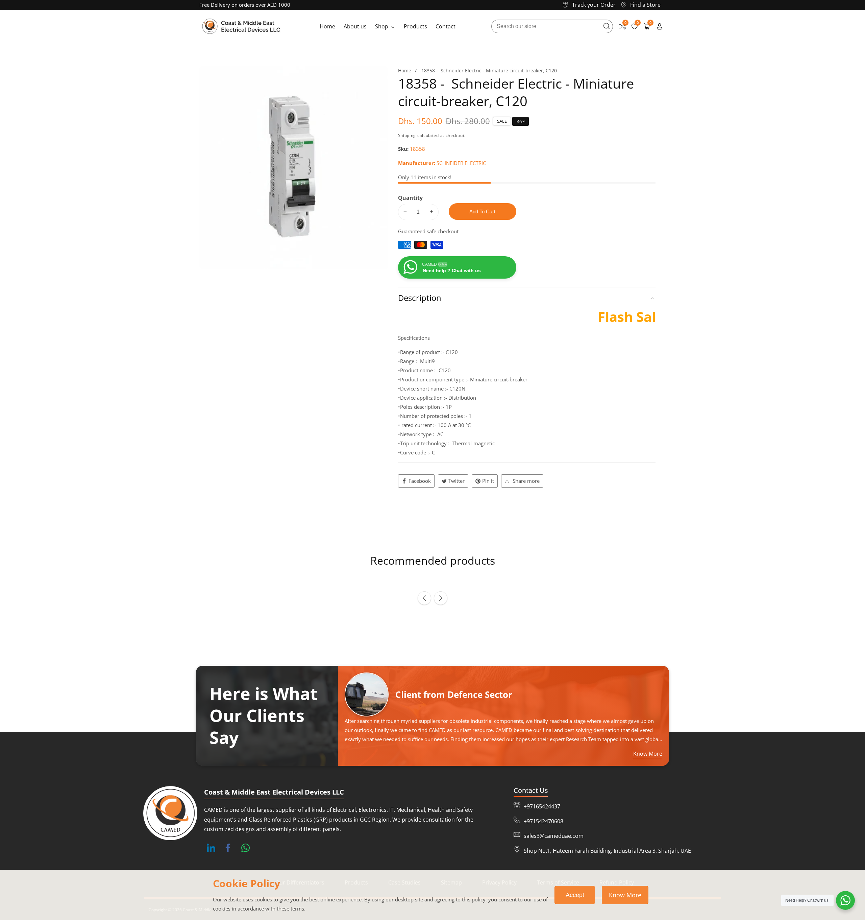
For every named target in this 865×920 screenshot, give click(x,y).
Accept (575, 895)
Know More (625, 895)
